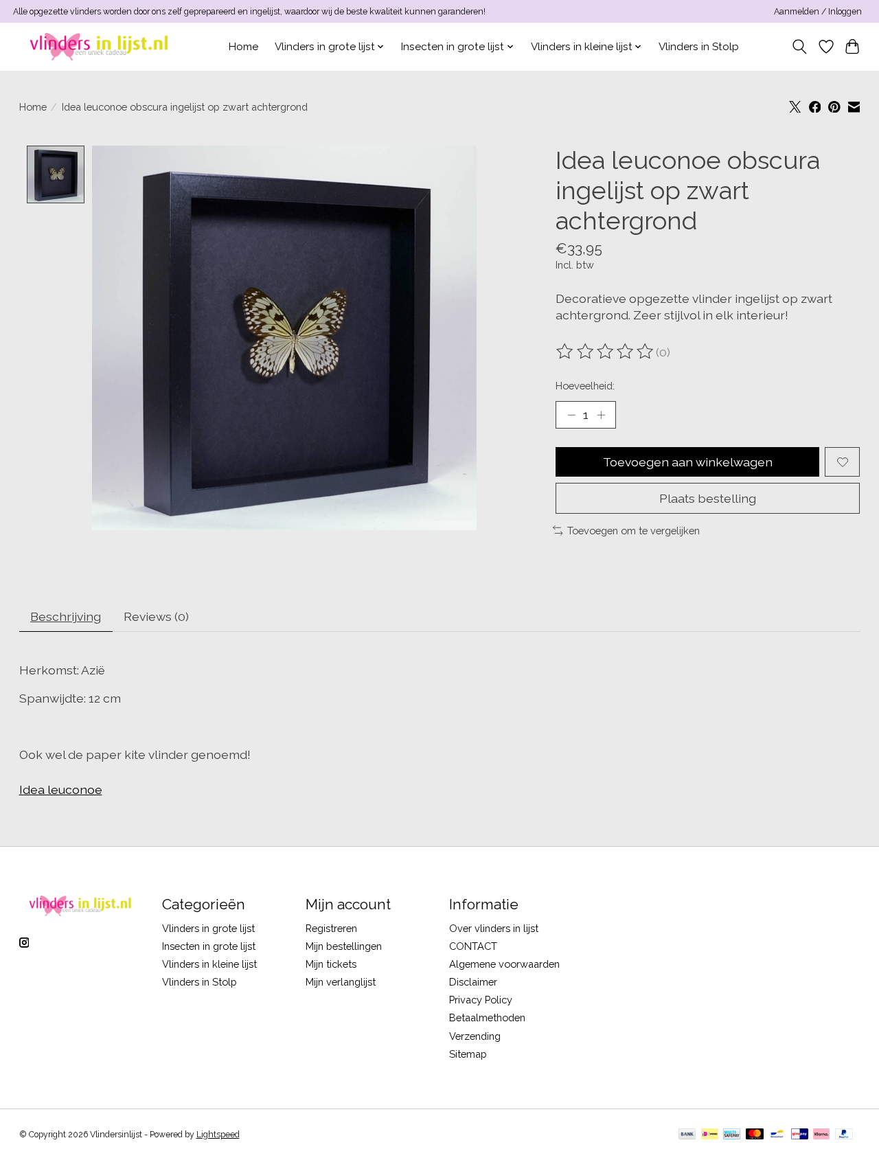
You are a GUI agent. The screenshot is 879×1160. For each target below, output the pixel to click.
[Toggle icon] (799, 46)
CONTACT (473, 946)
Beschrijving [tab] (65, 616)
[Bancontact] (777, 1134)
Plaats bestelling (707, 498)
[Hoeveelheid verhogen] (600, 414)
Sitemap (468, 1054)
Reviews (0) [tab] (156, 616)
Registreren (331, 928)
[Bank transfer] (687, 1134)
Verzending (475, 1036)
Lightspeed (218, 1134)
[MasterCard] (755, 1134)
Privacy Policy (480, 999)
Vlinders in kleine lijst (209, 964)
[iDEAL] (709, 1134)
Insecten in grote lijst (208, 946)
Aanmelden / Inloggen (818, 11)
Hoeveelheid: (585, 385)
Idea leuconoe (60, 789)
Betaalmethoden (487, 1017)
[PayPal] (844, 1134)
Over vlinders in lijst (493, 928)
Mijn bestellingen (344, 946)
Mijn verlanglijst (341, 982)
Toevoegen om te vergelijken (633, 530)
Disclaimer (473, 982)
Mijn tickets (331, 964)
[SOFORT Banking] (821, 1134)
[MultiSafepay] (731, 1134)
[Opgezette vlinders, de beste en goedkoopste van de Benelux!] (100, 46)
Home (243, 47)
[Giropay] (799, 1134)
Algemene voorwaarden (504, 964)
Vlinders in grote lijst (208, 928)
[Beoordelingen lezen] (606, 352)
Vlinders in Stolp (699, 47)
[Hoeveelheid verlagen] (571, 414)
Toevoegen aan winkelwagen (688, 462)
